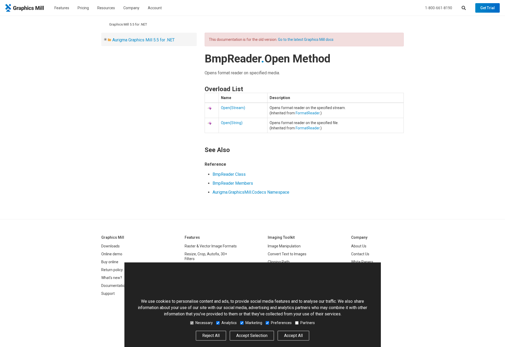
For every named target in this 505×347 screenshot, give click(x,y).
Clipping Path (279, 262)
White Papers (362, 262)
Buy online (109, 262)
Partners (307, 323)
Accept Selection (251, 335)
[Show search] (463, 8)
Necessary (204, 323)
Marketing (253, 323)
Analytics (229, 323)
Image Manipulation (284, 246)
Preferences (281, 323)
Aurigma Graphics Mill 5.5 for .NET (143, 39)
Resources (106, 8)
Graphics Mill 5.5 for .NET (128, 24)
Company (131, 8)
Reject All (211, 335)
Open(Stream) (233, 108)
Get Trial (487, 8)
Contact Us (360, 254)
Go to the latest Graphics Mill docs (306, 39)
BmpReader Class (229, 174)
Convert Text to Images (287, 254)
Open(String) (232, 123)
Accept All (293, 335)
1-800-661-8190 (438, 8)
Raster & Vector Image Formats (211, 246)
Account (155, 8)
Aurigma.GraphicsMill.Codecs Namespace (251, 192)
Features (61, 8)
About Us (358, 246)
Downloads (110, 246)
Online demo (111, 254)
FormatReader (308, 113)
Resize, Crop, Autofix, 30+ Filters (206, 256)
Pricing (83, 8)
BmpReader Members (233, 183)
